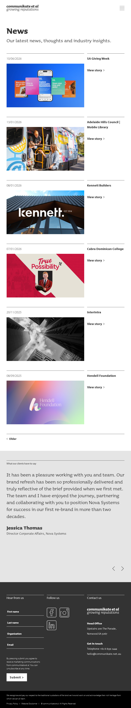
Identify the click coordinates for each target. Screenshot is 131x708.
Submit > (17, 677)
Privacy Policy (12, 703)
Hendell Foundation (101, 376)
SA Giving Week (98, 58)
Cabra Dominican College (105, 249)
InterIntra (94, 312)
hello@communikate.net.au (104, 654)
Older (12, 439)
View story (95, 70)
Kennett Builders (99, 185)
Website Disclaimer (29, 703)
